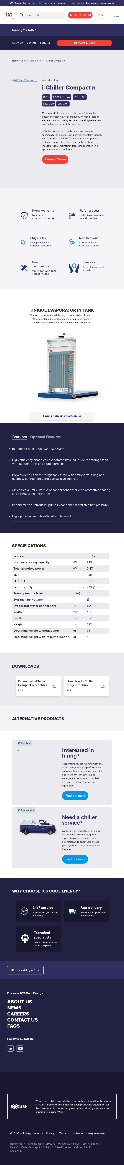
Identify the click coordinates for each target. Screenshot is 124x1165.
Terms (62, 1133)
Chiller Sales (36, 61)
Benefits (31, 43)
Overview (17, 43)
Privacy (50, 1133)
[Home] (9, 14)
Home (15, 61)
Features (45, 43)
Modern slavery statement (91, 1133)
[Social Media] (10, 1048)
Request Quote (84, 43)
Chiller (24, 61)
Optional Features (45, 437)
